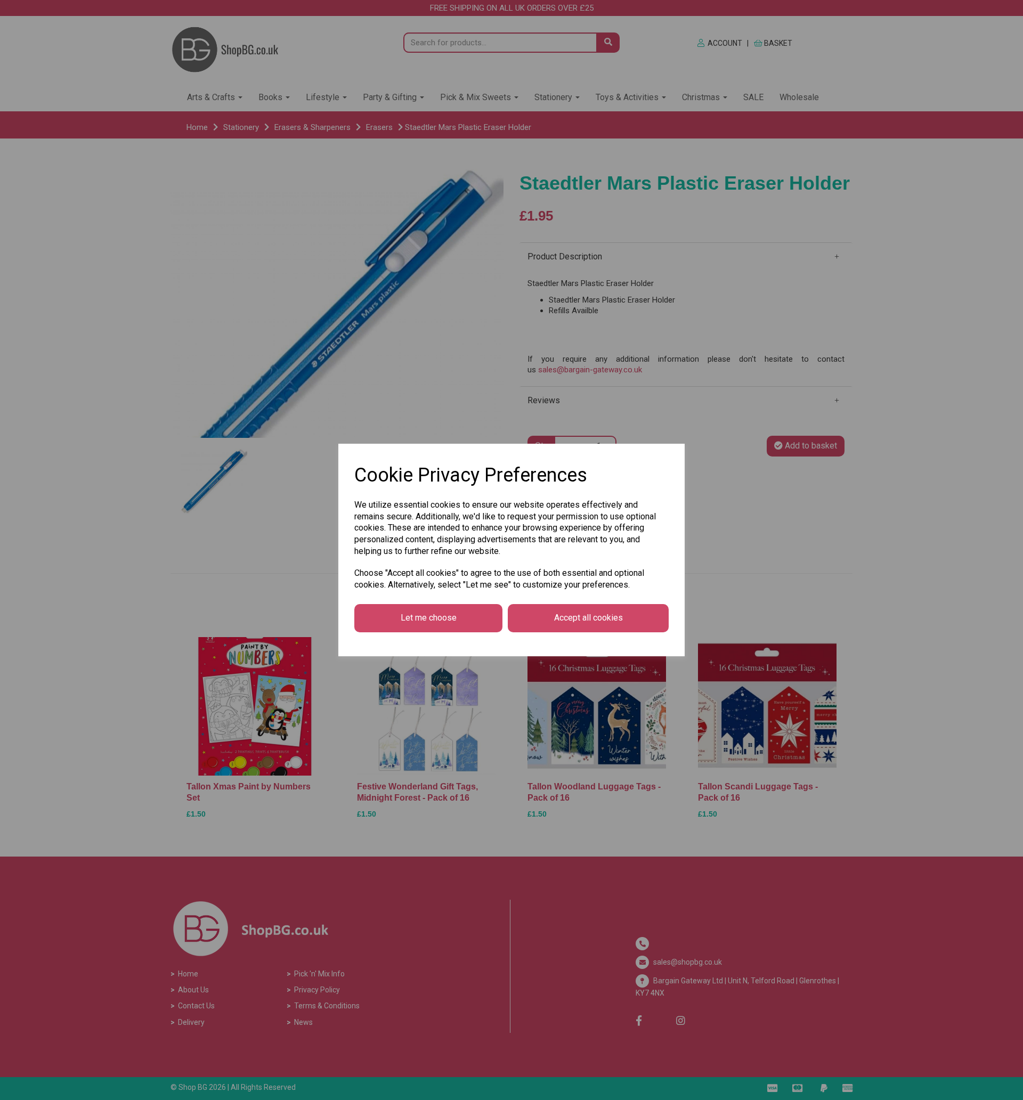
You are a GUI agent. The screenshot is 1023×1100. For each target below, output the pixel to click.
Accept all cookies (588, 618)
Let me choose (429, 618)
